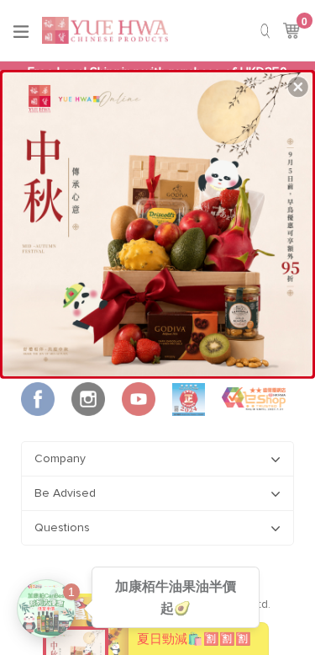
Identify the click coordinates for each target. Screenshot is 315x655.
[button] (298, 87)
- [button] (158, 220)
